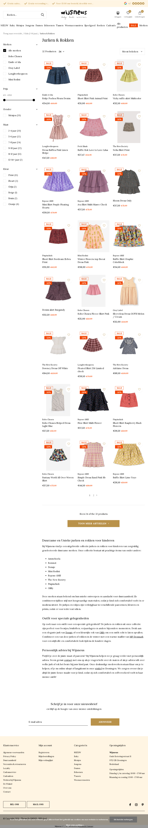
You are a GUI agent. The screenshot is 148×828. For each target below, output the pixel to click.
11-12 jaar (14, 154)
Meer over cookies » (75, 825)
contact (68, 660)
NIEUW (4, 25)
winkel (98, 668)
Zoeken (42, 14)
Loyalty (6, 768)
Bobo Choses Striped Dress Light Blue (56, 424)
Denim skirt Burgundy (53, 309)
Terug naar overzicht (12, 33)
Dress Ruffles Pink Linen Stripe (55, 151)
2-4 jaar (14, 130)
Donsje (69, 632)
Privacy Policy (9, 756)
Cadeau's (110, 25)
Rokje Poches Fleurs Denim (56, 98)
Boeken (101, 25)
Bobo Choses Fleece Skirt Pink (93, 313)
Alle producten (122, 25)
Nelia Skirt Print (121, 150)
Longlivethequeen (17, 73)
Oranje (13, 204)
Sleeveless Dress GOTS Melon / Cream (128, 315)
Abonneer (105, 722)
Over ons (7, 788)
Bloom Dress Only (122, 200)
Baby (12, 25)
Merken (143, 25)
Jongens (29, 25)
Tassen (59, 25)
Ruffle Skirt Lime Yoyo (124, 477)
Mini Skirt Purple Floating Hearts (55, 206)
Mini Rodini (14, 79)
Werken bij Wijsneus (12, 780)
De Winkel (7, 784)
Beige (12, 192)
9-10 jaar (15, 148)
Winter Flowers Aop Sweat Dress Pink (91, 261)
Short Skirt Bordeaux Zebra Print (56, 261)
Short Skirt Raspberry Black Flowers (127, 424)
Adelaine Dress (120, 368)
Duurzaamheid (9, 760)
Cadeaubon (8, 776)
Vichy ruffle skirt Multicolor (127, 98)
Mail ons (38, 804)
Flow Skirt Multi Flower (90, 423)
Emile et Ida (14, 62)
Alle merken (14, 50)
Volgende (97, 495)
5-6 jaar (14, 136)
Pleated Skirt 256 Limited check (91, 370)
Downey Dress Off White (55, 368)
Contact (7, 792)
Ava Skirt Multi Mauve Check (92, 204)
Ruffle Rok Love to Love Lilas (93, 150)
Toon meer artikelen (92, 523)
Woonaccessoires (74, 25)
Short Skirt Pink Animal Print (93, 98)
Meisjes (20, 25)
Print (13, 175)
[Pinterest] (143, 804)
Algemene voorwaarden (13, 752)
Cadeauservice (9, 772)
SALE (133, 25)
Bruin (12, 198)
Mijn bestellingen (46, 756)
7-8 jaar (14, 142)
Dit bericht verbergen (123, 819)
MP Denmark (136, 636)
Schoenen (49, 25)
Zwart (13, 181)
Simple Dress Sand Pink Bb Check (92, 479)
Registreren (44, 752)
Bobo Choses (15, 56)
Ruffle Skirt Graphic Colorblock (123, 261)
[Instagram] (136, 804)
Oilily (102, 632)
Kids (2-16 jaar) (31, 33)
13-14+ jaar (15, 159)
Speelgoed (89, 25)
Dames (39, 25)
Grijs (12, 186)
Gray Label (14, 68)
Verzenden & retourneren (14, 764)
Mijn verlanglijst (46, 760)
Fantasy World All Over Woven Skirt (58, 479)
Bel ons (14, 804)
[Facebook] (130, 804)
